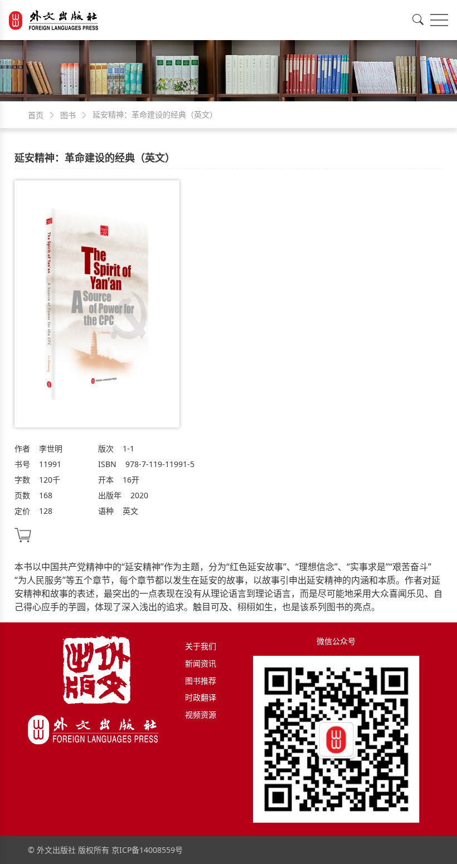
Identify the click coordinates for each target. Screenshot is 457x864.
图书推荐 (200, 680)
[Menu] (439, 20)
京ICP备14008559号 (147, 850)
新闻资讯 (200, 663)
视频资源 (200, 714)
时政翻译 (200, 697)
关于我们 (200, 646)
